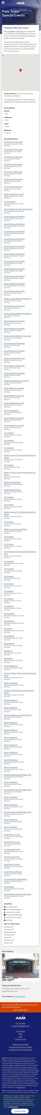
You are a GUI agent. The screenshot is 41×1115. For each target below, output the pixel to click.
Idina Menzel (8, 651)
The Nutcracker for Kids (12, 849)
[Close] (38, 1096)
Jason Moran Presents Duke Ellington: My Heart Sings (20, 553)
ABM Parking (20, 2)
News (20, 1034)
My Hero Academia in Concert (14, 194)
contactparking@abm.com (21, 1026)
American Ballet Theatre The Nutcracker (17, 894)
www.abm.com (21, 1087)
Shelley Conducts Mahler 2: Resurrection (17, 299)
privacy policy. (13, 1107)
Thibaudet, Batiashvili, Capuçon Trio (16, 381)
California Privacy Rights (20, 1044)
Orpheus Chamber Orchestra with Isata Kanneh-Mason (20, 674)
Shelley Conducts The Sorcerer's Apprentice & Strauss (19, 456)
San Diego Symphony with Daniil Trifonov (18, 715)
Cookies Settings (20, 1111)
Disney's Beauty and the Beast (14, 217)
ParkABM (10, 31)
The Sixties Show (9, 202)
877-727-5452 (21, 1023)
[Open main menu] (3, 2)
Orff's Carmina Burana (11, 411)
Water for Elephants (10, 666)
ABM (3, 1058)
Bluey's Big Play (9, 614)
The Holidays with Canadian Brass (15, 879)
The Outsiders (9, 433)
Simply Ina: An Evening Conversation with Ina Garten (19, 692)
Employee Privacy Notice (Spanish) (20, 1050)
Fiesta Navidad (9, 887)
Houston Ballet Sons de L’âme (14, 388)
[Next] (37, 967)
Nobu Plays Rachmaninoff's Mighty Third (17, 775)
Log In (20, 1037)
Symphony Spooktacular (12, 482)
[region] (20, 1104)
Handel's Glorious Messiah (13, 872)
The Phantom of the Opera (13, 142)
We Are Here (8, 629)
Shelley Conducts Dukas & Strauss (15, 529)
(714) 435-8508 (19, 997)
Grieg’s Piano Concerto (12, 835)
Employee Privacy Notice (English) (20, 1047)
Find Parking (20, 1031)
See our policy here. (20, 1010)
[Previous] (3, 967)
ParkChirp (20, 31)
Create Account (20, 1039)
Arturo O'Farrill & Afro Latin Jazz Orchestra (18, 209)
